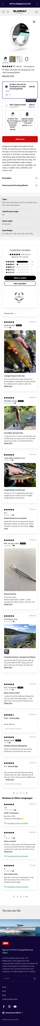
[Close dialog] (38, 500)
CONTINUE (10, 522)
